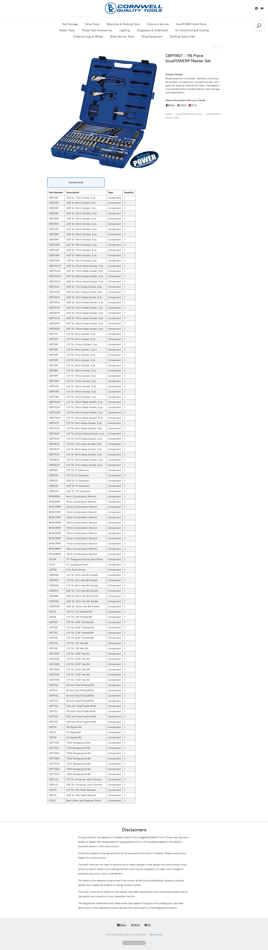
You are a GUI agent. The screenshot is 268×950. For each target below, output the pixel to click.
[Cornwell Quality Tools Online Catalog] (134, 8)
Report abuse (156, 934)
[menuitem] (214, 47)
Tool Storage (70, 24)
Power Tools (67, 30)
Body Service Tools (122, 36)
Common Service (158, 24)
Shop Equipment (152, 36)
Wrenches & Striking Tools (123, 24)
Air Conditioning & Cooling (192, 30)
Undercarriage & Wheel (88, 36)
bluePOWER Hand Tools (191, 24)
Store (168, 114)
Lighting (125, 30)
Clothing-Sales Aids (182, 36)
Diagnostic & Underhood (152, 30)
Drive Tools (92, 24)
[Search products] (259, 25)
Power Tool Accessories (97, 30)
